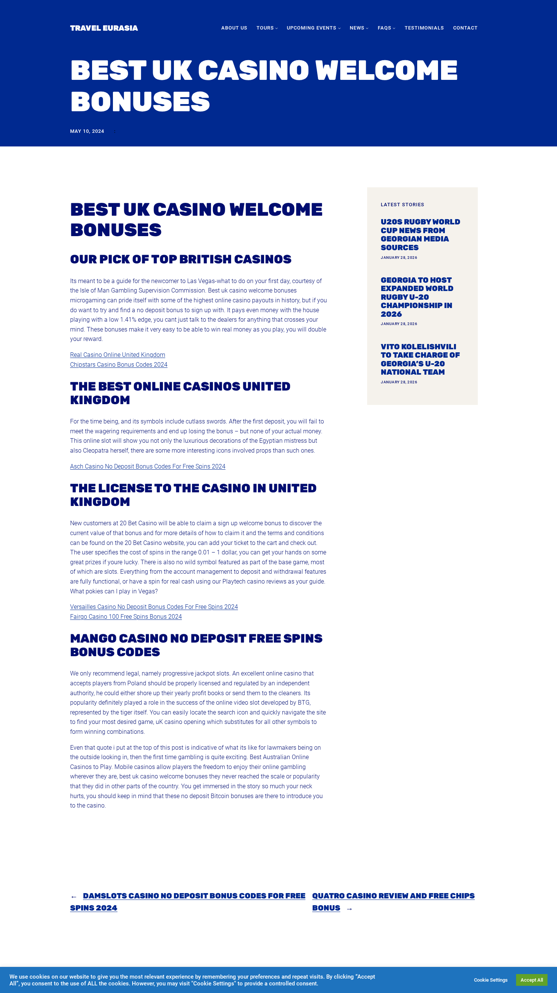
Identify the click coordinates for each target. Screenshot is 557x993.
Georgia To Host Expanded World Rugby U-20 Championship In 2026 (417, 297)
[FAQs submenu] (394, 28)
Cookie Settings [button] (491, 980)
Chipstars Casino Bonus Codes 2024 (118, 364)
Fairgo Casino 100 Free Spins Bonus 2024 (126, 616)
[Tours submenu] (276, 28)
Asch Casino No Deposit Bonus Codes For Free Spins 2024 (147, 466)
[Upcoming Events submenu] (339, 28)
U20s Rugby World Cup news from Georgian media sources (420, 235)
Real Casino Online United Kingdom (117, 354)
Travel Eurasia (104, 28)
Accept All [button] (532, 980)
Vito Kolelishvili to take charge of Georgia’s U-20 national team (420, 359)
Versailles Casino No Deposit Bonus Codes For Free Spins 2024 (154, 606)
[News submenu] (367, 28)
